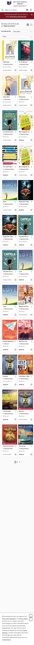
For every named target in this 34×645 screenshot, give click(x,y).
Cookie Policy (6, 640)
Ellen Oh (7, 343)
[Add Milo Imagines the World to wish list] (31, 140)
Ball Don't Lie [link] (23, 341)
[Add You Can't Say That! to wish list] (15, 175)
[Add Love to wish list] (31, 280)
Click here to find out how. (18, 17)
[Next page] (20, 462)
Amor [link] (4, 202)
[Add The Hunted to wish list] (15, 420)
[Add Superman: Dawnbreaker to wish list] (31, 210)
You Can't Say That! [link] (9, 167)
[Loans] (27, 10)
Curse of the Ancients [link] (9, 446)
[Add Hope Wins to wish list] (15, 105)
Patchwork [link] (6, 62)
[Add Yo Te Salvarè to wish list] (31, 70)
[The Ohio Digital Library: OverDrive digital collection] (17, 4)
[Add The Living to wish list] (31, 454)
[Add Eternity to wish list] (15, 385)
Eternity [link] (5, 376)
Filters (4, 36)
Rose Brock (7, 99)
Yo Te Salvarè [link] (23, 62)
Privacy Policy (23, 619)
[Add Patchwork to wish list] (15, 70)
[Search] (2, 9)
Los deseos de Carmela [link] (9, 132)
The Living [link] (22, 446)
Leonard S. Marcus (9, 169)
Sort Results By (6, 31)
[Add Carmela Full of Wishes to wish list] (31, 245)
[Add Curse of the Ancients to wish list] (15, 454)
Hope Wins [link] (6, 97)
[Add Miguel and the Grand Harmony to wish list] (31, 315)
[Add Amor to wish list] (15, 210)
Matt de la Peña (9, 64)
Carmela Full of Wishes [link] (25, 237)
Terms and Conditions (9, 619)
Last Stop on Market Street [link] (25, 376)
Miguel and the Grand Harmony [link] (25, 306)
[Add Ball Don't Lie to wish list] (31, 350)
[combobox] (13, 10)
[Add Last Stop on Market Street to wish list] (31, 385)
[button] (28, 25)
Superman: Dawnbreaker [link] (25, 202)
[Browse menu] (31, 10)
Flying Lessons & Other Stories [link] (9, 341)
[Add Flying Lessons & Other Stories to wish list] (15, 350)
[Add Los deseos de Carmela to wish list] (15, 140)
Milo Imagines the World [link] (25, 132)
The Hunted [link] (6, 411)
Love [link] (20, 271)
